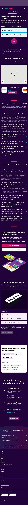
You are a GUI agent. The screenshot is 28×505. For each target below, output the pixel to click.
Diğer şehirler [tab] (18, 354)
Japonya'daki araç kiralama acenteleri (16, 445)
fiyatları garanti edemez (6, 431)
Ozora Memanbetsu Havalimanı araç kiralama (12, 365)
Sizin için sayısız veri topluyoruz (10, 437)
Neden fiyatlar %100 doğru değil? (10, 440)
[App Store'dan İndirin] (12, 495)
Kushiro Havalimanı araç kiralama (10, 369)
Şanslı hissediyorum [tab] (7, 357)
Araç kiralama (5, 445)
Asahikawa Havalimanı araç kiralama (10, 367)
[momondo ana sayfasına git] (9, 8)
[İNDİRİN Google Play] (4, 495)
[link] (12, 92)
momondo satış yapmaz (8, 435)
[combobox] (5, 26)
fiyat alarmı (9, 412)
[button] (2, 8)
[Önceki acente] (2, 81)
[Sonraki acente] (25, 81)
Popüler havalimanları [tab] (8, 354)
